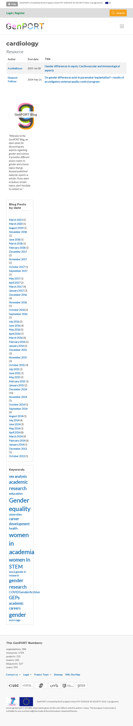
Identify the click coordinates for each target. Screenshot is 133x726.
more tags (14, 620)
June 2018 (14, 239)
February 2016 (17, 341)
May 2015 (14, 377)
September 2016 (18, 314)
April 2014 (14, 432)
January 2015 (16, 385)
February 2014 (17, 440)
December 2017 (18, 251)
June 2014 (14, 424)
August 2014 (16, 416)
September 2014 (18, 408)
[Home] (25, 26)
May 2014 (14, 428)
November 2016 (18, 302)
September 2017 (18, 270)
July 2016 (14, 321)
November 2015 (18, 357)
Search (120, 13)
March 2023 (16, 219)
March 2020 (16, 223)
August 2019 (16, 227)
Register (20, 13)
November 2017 (18, 259)
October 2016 (17, 309)
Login (9, 13)
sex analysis (18, 476)
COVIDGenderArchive (24, 592)
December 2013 (18, 448)
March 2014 (16, 436)
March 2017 (16, 286)
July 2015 (14, 369)
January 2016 (16, 345)
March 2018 (16, 243)
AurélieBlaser (15, 68)
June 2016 (14, 325)
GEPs (14, 597)
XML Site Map (72, 674)
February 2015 (17, 381)
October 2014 (17, 404)
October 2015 (17, 365)
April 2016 (14, 333)
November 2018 (18, 231)
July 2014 (14, 420)
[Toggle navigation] (122, 26)
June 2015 (14, 373)
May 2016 (14, 329)
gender (17, 614)
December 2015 (18, 349)
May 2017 (14, 278)
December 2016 (18, 294)
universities (15, 514)
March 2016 (16, 337)
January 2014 (16, 444)
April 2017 (14, 282)
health (13, 528)
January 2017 (16, 290)
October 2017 (17, 266)
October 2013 (17, 456)
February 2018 (17, 247)
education (16, 493)
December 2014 (18, 389)
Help (13, 4)
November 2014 (18, 396)
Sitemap (58, 674)
